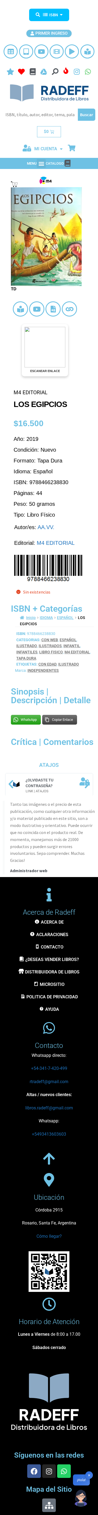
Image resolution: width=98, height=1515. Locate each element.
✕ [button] (89, 1475)
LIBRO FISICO (51, 652)
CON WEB (49, 640)
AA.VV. (46, 527)
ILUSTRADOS (50, 646)
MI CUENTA (45, 148)
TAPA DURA (26, 658)
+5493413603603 (49, 1134)
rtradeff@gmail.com (49, 1081)
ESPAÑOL (65, 617)
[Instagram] (49, 1471)
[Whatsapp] (64, 1471)
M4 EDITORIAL (56, 543)
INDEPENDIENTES (43, 670)
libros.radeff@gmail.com (49, 1107)
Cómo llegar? (49, 1236)
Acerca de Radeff (49, 912)
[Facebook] (34, 1471)
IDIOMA (46, 617)
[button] (41, 163)
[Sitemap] (49, 1505)
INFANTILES (27, 652)
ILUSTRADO (26, 646)
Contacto (49, 1045)
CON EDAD (47, 664)
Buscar (86, 114)
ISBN (53, 14)
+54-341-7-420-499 (49, 1068)
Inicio (31, 617)
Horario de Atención (49, 1322)
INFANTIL (71, 646)
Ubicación (49, 1197)
